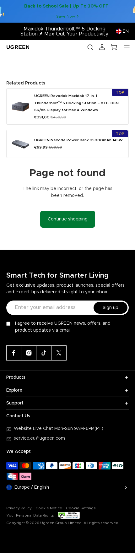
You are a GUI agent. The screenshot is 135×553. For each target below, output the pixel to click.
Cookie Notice (48, 508)
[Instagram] (28, 353)
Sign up (110, 308)
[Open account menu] (102, 47)
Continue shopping (68, 219)
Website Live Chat (34, 428)
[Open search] (90, 47)
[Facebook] (13, 353)
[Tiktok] (43, 353)
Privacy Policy (19, 508)
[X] (59, 353)
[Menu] (127, 47)
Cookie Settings (81, 508)
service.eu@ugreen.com (39, 438)
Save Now (65, 16)
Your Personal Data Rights (30, 515)
